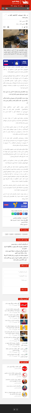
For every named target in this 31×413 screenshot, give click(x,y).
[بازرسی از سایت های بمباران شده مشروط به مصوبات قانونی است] (15, 333)
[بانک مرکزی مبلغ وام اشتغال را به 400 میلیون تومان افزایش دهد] (15, 327)
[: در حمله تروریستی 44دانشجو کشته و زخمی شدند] (4, 27)
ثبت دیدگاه (24, 289)
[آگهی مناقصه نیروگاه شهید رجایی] (15, 305)
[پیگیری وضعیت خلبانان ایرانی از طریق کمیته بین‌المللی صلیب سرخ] (15, 310)
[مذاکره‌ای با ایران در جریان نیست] (15, 322)
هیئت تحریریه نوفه (15, 220)
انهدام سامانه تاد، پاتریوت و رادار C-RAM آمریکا (15, 255)
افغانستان (25, 234)
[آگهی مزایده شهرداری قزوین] (15, 355)
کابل (7, 234)
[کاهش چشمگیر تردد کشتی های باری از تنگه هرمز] (15, 339)
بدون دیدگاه (23, 224)
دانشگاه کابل (17, 234)
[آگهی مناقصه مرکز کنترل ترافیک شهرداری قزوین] (15, 350)
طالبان (11, 234)
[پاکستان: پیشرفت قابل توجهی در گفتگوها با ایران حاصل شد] (15, 344)
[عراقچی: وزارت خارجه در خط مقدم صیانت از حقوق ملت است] (15, 316)
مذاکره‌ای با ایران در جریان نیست (19, 244)
